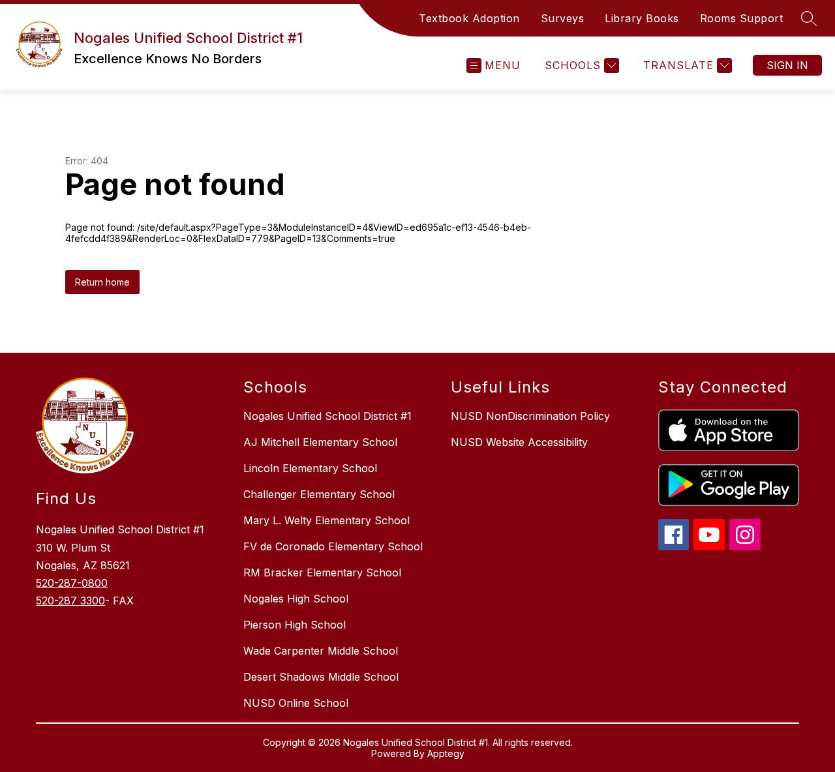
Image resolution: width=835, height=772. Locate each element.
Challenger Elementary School (319, 494)
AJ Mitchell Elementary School (320, 442)
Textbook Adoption (469, 18)
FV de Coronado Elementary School (333, 546)
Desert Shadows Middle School (321, 676)
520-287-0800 (72, 582)
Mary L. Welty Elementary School (326, 520)
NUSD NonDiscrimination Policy (530, 416)
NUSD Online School (295, 702)
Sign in (787, 65)
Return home (102, 282)
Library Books (642, 18)
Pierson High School (294, 624)
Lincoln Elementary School (310, 468)
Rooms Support (741, 18)
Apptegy (445, 753)
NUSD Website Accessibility (519, 442)
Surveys (562, 18)
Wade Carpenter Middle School (320, 650)
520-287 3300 (70, 600)
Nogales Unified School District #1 (327, 416)
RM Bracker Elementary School (322, 572)
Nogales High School (295, 598)
